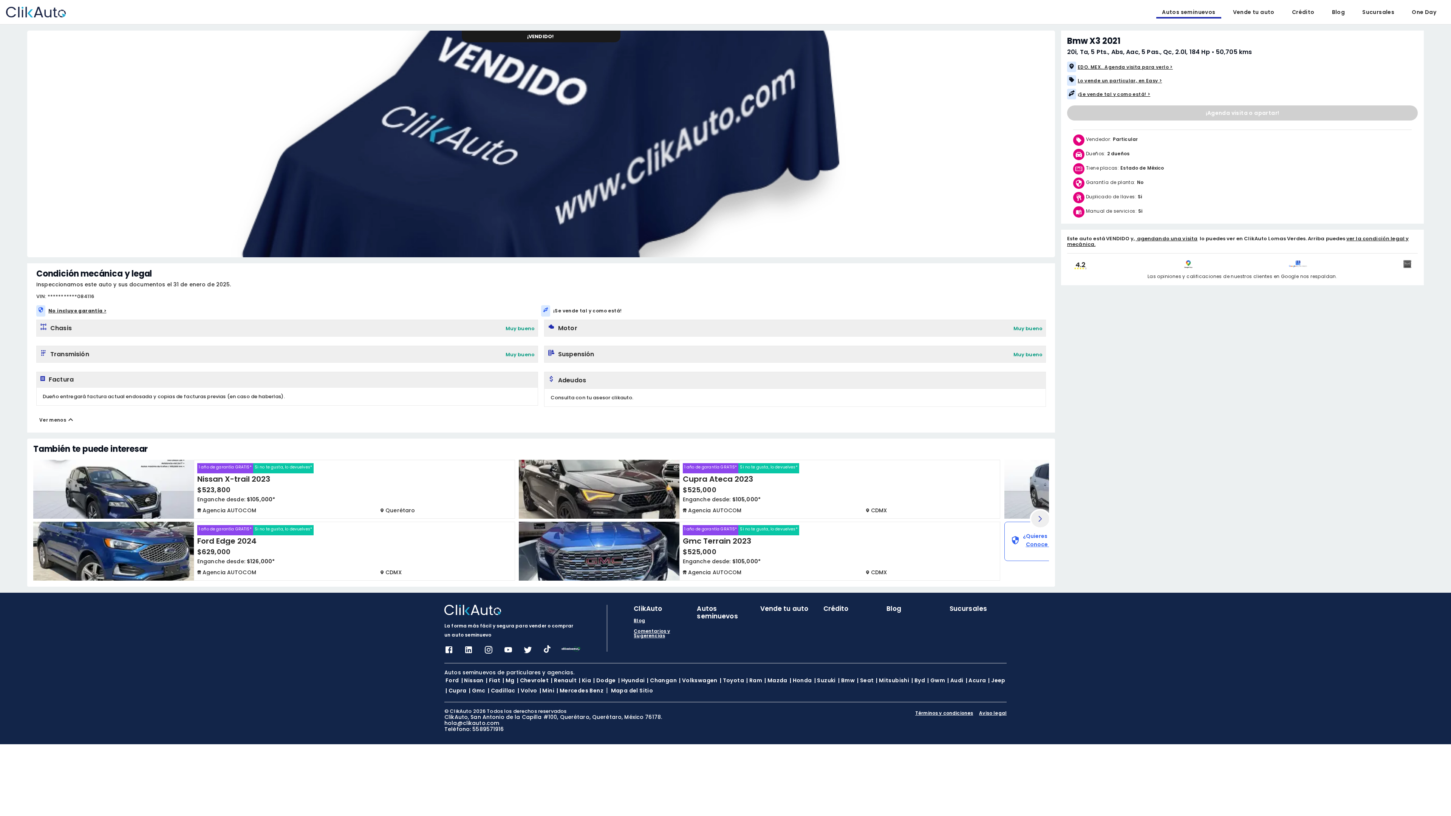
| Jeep (996, 680)
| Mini (547, 690)
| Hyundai (631, 680)
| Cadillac (501, 690)
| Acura (976, 680)
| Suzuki (825, 680)
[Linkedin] (468, 652)
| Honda (801, 680)
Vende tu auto (1254, 12)
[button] (1209, 67)
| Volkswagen (698, 680)
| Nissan (472, 680)
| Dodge (604, 680)
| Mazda (775, 680)
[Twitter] (527, 652)
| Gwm (936, 680)
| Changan (662, 680)
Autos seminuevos (1188, 12)
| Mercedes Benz (580, 690)
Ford (452, 680)
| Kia (585, 680)
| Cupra (456, 690)
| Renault (564, 680)
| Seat (865, 680)
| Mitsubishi (892, 680)
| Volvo (527, 690)
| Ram (754, 680)
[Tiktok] (547, 650)
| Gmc (477, 690)
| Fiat (493, 680)
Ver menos (52, 420)
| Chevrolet (533, 680)
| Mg (509, 680)
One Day (1424, 12)
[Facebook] (448, 652)
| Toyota (732, 680)
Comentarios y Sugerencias (652, 633)
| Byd (918, 680)
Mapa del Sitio (632, 690)
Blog (1338, 12)
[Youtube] (508, 652)
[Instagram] (488, 652)
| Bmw (846, 680)
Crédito (1303, 12)
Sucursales (1378, 12)
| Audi (955, 680)
